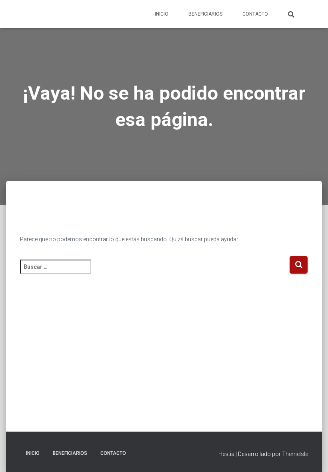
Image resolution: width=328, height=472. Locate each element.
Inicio (161, 14)
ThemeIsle (295, 454)
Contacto (255, 14)
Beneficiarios (205, 14)
